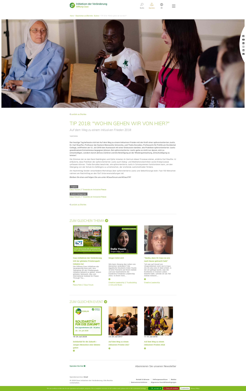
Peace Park (77, 285)
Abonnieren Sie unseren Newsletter (155, 366)
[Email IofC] (243, 54)
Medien (173, 379)
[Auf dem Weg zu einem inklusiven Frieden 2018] (158, 321)
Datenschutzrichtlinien (139, 382)
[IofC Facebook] (243, 36)
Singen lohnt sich (116, 258)
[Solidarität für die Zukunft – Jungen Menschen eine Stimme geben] (87, 321)
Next (176, 253)
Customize (185, 388)
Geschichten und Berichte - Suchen (87, 16)
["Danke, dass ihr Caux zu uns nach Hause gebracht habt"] (158, 239)
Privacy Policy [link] (195, 388)
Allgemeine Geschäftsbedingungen (163, 382)
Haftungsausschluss (160, 379)
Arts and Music (116, 285)
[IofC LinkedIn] (243, 50)
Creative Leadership (116, 282)
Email (86, 377)
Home (72, 16)
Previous (69, 253)
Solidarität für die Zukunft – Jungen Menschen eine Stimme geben (86, 345)
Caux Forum (75, 189)
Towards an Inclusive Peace (94, 189)
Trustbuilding (132, 282)
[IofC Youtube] (243, 40)
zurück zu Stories (78, 114)
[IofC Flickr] (243, 43)
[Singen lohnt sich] (123, 239)
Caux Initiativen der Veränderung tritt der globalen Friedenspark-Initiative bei (87, 261)
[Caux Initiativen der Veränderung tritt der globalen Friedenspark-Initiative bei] (87, 239)
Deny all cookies (172, 388)
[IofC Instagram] (243, 47)
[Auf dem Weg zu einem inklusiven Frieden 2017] (123, 321)
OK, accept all (156, 388)
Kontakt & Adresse (142, 379)
